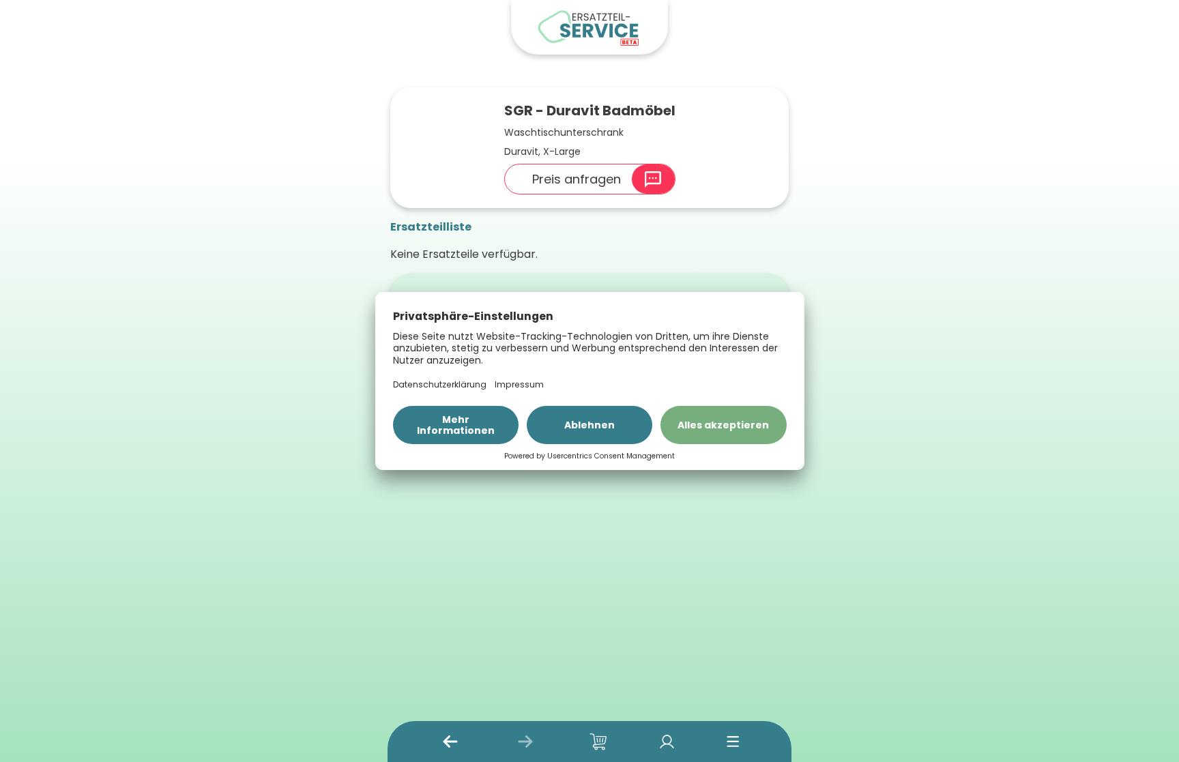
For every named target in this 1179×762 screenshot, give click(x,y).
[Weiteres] (733, 741)
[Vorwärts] (525, 741)
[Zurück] (450, 741)
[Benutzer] (666, 741)
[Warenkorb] (598, 741)
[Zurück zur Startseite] (589, 27)
